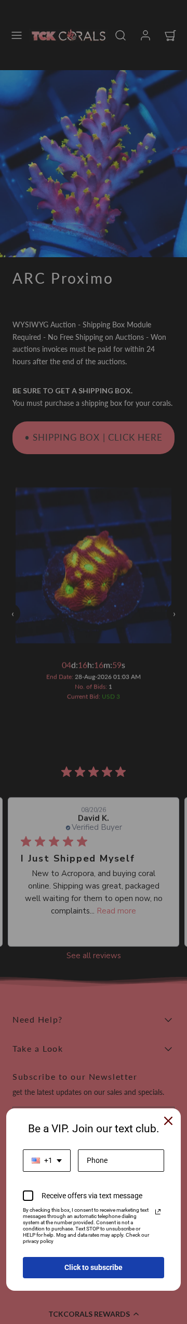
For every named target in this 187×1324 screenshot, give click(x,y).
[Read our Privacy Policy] (158, 1212)
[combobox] (47, 1160)
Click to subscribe (93, 1267)
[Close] (168, 1120)
